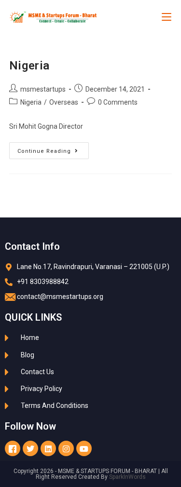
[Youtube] (84, 448)
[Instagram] (66, 448)
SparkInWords (127, 476)
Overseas (63, 102)
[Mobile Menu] (166, 17)
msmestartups (43, 89)
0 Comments (118, 102)
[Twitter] (30, 448)
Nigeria (29, 65)
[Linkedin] (48, 448)
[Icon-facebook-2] (12, 448)
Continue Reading (53, 148)
